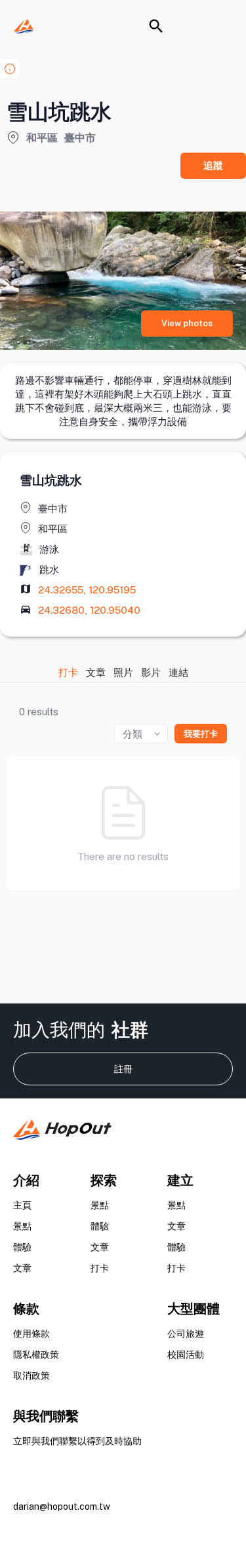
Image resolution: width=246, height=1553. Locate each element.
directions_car (25, 609)
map (25, 589)
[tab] (69, 672)
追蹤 (213, 165)
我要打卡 (201, 734)
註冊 (123, 1069)
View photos (187, 323)
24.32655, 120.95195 (87, 589)
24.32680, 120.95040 (89, 610)
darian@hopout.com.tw (61, 1506)
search (156, 26)
